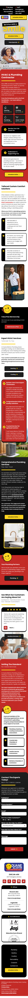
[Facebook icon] (9, 881)
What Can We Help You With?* (12, 823)
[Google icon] (4, 881)
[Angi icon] (23, 881)
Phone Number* (7, 804)
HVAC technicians (7, 202)
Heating (14, 953)
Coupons (14, 962)
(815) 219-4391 (14, 874)
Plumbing (14, 950)
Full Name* (5, 798)
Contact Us (14, 966)
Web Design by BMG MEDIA (8, 993)
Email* (3, 811)
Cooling (14, 956)
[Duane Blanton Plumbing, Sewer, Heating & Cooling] (4, 17)
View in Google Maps (14, 898)
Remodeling (14, 959)
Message (4, 836)
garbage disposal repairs (16, 496)
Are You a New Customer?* (10, 818)
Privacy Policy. (5, 987)
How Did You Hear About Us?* (11, 829)
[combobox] (14, 825)
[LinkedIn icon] (14, 881)
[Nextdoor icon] (19, 881)
